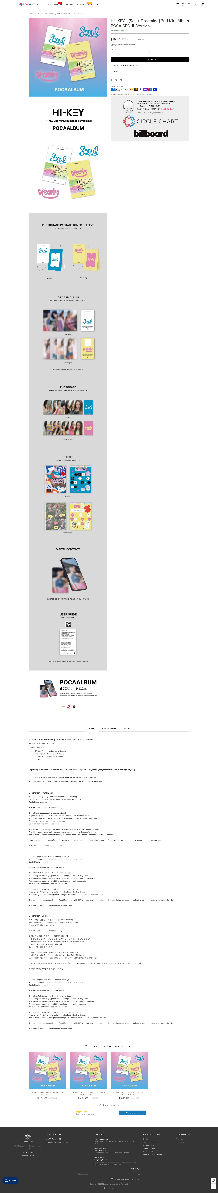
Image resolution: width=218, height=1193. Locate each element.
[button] (114, 53)
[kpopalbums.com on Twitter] (109, 1188)
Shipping (114, 45)
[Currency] (183, 4)
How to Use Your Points (152, 1154)
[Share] (112, 80)
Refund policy (148, 1151)
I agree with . (127, 65)
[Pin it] (121, 80)
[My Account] (195, 4)
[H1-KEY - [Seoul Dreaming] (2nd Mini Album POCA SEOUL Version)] (68, 57)
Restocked (80, 4)
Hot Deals (69, 4)
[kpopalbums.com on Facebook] (104, 1188)
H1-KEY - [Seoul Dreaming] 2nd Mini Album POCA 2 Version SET (48, 1093)
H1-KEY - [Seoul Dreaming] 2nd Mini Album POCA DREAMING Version (129, 1093)
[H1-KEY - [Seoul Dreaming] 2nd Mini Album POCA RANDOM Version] (88, 1070)
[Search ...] (189, 4)
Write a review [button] (132, 1113)
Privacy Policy (148, 1145)
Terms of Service (150, 1142)
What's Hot (58, 4)
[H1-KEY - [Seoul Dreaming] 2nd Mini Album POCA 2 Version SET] (47, 1070)
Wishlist (115, 71)
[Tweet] (116, 80)
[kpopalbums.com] (27, 4)
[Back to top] (213, 1186)
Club (96, 4)
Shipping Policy (149, 1148)
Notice (89, 4)
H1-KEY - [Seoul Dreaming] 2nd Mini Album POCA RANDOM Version (89, 1093)
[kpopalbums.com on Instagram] (113, 1188)
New (49, 4)
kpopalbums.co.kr (27, 1155)
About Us (179, 1139)
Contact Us (180, 1142)
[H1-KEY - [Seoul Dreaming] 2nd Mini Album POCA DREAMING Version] (129, 1070)
